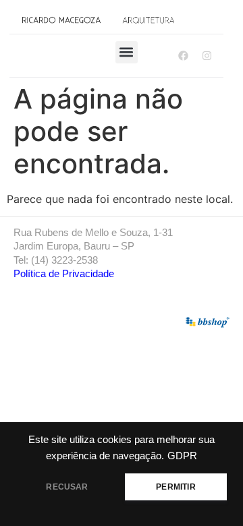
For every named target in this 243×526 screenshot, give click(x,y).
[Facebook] (183, 55)
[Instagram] (206, 55)
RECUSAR (67, 487)
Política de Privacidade (64, 273)
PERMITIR (175, 487)
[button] (126, 52)
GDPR (182, 455)
